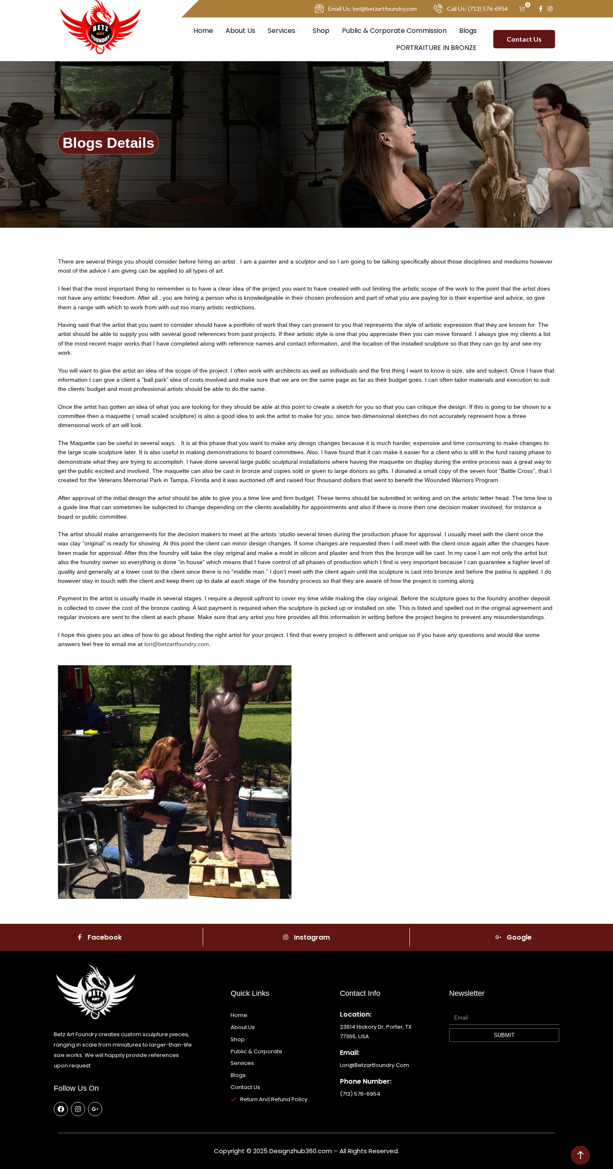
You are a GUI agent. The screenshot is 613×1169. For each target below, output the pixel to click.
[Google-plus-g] (95, 1109)
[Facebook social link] (540, 9)
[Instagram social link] (550, 9)
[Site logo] (100, 38)
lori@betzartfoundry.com (176, 644)
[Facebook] (61, 1109)
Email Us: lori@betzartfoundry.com (372, 8)
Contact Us (524, 39)
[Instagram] (78, 1109)
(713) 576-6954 (360, 1094)
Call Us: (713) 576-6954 (477, 8)
